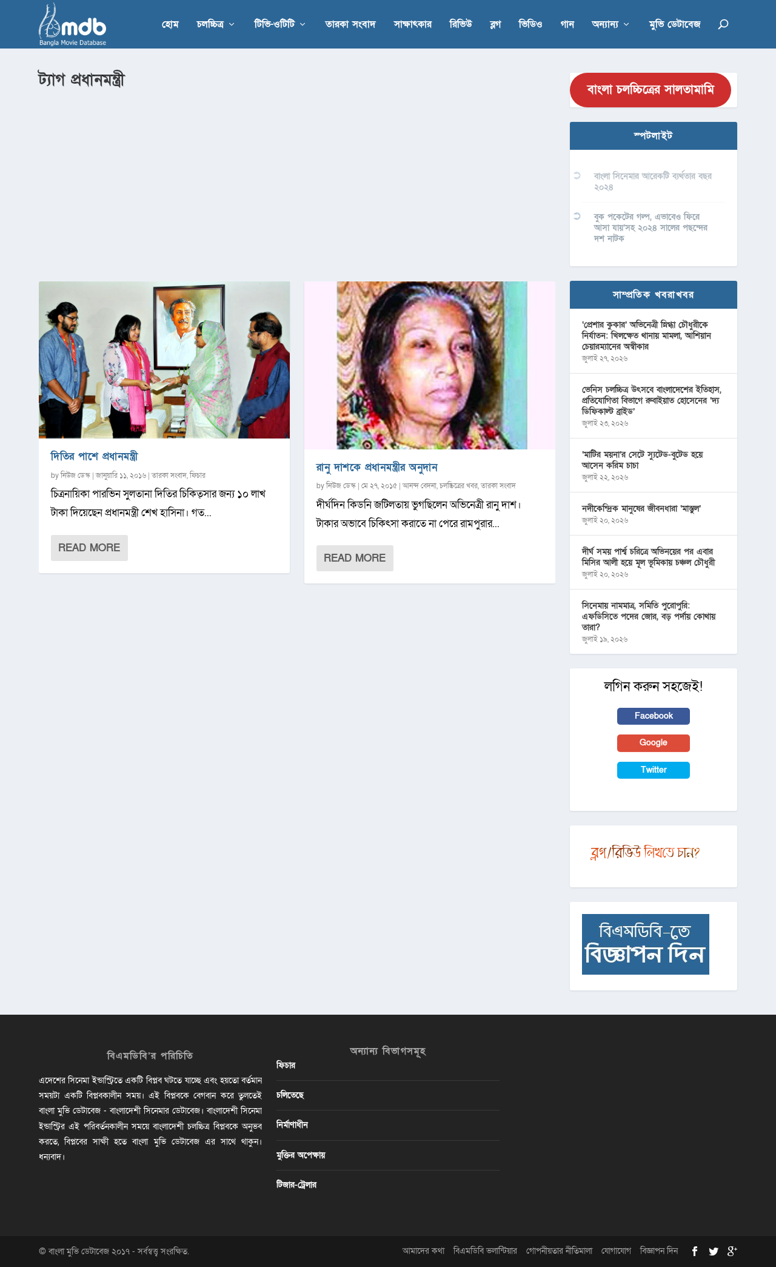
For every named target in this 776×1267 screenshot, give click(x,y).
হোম (170, 25)
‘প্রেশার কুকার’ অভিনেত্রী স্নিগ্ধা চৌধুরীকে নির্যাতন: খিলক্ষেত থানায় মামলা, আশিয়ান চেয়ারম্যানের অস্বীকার (646, 335)
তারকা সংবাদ (351, 25)
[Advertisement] (297, 182)
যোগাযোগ (616, 1251)
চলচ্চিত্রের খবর (459, 486)
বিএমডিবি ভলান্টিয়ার (485, 1251)
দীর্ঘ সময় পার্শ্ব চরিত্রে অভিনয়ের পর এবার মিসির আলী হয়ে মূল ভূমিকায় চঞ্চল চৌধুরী (648, 557)
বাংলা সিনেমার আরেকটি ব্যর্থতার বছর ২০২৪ (653, 181)
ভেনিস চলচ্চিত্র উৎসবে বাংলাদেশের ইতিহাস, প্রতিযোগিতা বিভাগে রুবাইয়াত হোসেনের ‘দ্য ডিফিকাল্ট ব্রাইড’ (651, 400)
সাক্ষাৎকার (413, 25)
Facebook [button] (654, 716)
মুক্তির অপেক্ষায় (300, 1155)
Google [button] (653, 742)
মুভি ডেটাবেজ (674, 25)
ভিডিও (531, 25)
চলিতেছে (290, 1095)
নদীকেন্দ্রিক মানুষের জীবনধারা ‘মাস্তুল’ (641, 508)
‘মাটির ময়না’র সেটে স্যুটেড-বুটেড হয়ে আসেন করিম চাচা (642, 460)
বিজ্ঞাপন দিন (659, 1251)
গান (567, 25)
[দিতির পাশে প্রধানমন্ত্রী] (164, 360)
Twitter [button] (654, 770)
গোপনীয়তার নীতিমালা (559, 1251)
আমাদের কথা (423, 1251)
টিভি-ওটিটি (275, 25)
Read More (89, 548)
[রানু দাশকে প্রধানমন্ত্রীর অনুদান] (429, 365)
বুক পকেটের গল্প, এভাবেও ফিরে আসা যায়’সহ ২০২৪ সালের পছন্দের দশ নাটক (650, 227)
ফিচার (198, 475)
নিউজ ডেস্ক (75, 475)
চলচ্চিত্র (210, 25)
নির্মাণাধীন (292, 1125)
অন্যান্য (605, 25)
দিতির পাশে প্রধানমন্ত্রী (94, 456)
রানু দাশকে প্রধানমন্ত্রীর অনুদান (376, 467)
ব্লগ (495, 25)
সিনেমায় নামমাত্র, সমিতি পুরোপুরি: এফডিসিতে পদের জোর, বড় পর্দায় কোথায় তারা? (648, 616)
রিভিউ (461, 25)
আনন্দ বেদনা (419, 486)
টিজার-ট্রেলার (296, 1185)
